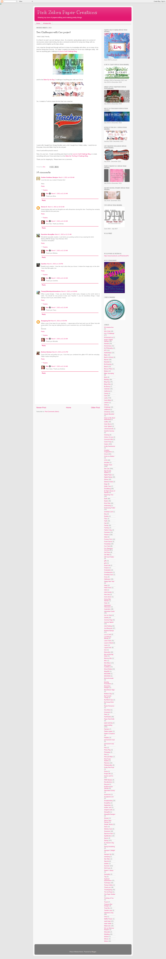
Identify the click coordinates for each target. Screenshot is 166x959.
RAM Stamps (108, 780)
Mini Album (107, 663)
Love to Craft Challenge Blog (68, 51)
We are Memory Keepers (109, 928)
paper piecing (108, 723)
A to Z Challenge (109, 333)
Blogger (94, 951)
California (107, 391)
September (107, 805)
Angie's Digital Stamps (108, 340)
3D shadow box (109, 327)
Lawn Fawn (107, 640)
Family (106, 525)
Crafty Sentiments (109, 446)
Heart (105, 585)
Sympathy (107, 874)
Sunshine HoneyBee (47, 234)
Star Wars (107, 859)
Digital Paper (108, 475)
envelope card (108, 511)
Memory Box (108, 658)
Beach (106, 366)
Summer (106, 866)
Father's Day (108, 530)
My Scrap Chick (109, 702)
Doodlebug (107, 488)
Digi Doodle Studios (107, 471)
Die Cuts (106, 468)
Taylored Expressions (108, 879)
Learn (106, 645)
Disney (106, 479)
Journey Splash (109, 622)
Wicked (106, 936)
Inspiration (107, 609)
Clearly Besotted (109, 414)
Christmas (107, 411)
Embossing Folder (109, 508)
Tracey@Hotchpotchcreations (51, 291)
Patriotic (106, 729)
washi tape (107, 921)
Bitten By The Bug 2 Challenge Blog (77, 156)
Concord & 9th (108, 439)
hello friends (108, 592)
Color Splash (108, 426)
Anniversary (107, 346)
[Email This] (50, 167)
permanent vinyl (109, 743)
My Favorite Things (107, 696)
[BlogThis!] (52, 167)
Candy (106, 393)
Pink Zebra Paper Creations (67, 12)
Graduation (107, 570)
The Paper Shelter (109, 894)
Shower (106, 818)
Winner (106, 939)
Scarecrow (107, 794)
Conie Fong (107, 441)
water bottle (107, 923)
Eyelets (106, 516)
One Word (107, 710)
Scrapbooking (108, 800)
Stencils (106, 861)
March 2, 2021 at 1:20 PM (55, 264)
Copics (106, 444)
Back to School (108, 357)
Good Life (107, 565)
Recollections (108, 782)
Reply (43, 186)
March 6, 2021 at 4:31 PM (60, 352)
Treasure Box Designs (108, 905)
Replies (45, 190)
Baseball (106, 362)
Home (38, 23)
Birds (105, 377)
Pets (105, 747)
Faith (105, 521)
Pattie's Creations (109, 733)
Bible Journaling (109, 373)
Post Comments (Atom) (52, 411)
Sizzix (106, 826)
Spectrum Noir (108, 833)
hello (105, 590)
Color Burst (107, 424)
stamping (107, 856)
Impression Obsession (107, 606)
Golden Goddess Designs (49, 177)
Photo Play (107, 750)
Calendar (107, 389)
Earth (105, 498)
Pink (105, 754)
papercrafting (108, 725)
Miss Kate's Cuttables (107, 666)
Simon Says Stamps (107, 821)
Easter (106, 501)
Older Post (95, 408)
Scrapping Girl (46, 320)
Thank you (107, 887)
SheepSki (107, 812)
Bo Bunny (107, 386)
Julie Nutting (108, 626)
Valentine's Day (108, 912)
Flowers (106, 534)
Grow (105, 577)
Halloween (107, 579)
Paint (105, 714)
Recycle (106, 784)
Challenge (107, 407)
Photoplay (107, 752)
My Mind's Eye (108, 700)
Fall (105, 523)
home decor (107, 597)
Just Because (108, 628)
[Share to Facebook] (56, 167)
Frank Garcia (108, 541)
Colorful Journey (109, 431)
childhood (107, 409)
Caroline (44, 264)
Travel (106, 902)
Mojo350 (106, 671)
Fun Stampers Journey (108, 549)
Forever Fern (108, 539)
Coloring (106, 435)
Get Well (106, 554)
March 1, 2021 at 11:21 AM (63, 234)
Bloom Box (107, 384)
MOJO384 (107, 673)
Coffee (106, 421)
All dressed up (108, 337)
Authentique (107, 352)
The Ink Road (108, 892)
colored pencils (108, 428)
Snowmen (107, 831)
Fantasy (106, 527)
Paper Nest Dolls (109, 719)
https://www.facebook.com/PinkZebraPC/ (116, 256)
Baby (105, 355)
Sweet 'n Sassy (108, 870)
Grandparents (108, 572)
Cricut (106, 454)
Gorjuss (106, 567)
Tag (105, 876)
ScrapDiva (107, 803)
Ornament (107, 712)
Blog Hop (107, 382)
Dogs (105, 484)
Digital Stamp (108, 477)
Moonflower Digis (109, 690)
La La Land (107, 634)
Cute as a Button (109, 456)
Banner (106, 359)
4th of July (107, 331)
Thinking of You (109, 898)
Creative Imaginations (108, 450)
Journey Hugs (108, 620)
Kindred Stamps (109, 630)
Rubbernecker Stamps (108, 787)
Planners (107, 763)
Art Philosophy (108, 348)
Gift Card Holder (109, 557)
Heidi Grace (107, 587)
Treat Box (107, 908)
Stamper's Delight (109, 850)
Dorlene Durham (46, 352)
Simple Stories (108, 824)
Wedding (107, 934)
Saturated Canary (109, 790)
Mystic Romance (109, 706)
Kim (47, 193)
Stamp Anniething (109, 846)
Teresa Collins (108, 885)
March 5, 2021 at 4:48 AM (69, 291)
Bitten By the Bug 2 (50, 79)
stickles (106, 863)
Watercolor (107, 926)
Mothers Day (108, 693)
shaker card (107, 807)
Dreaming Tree (108, 494)
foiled (105, 537)
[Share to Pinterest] (58, 167)
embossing (107, 505)
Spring (106, 840)
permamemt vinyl (109, 740)
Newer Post (41, 408)
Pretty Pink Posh (109, 767)
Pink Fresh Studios (107, 759)
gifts (105, 561)
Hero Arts (107, 594)
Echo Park (107, 503)
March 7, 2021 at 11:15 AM (59, 193)
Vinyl (105, 916)
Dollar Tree (107, 486)
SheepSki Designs (109, 814)
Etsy (105, 514)
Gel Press (107, 552)
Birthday (106, 379)
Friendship (107, 544)
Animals (106, 343)
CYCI (105, 460)
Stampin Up (107, 854)
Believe (106, 371)
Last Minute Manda (107, 637)
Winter (106, 941)
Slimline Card (108, 829)
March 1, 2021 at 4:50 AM (66, 177)
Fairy (105, 518)
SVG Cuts (107, 868)
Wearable (107, 932)
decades (106, 462)
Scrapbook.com (109, 796)
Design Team (108, 465)
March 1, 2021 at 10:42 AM (56, 207)
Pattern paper (108, 731)
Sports (106, 838)
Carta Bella (107, 400)
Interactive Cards (109, 611)
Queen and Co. (108, 776)
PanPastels (107, 716)
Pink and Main (108, 756)
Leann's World (108, 643)
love (105, 650)
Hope (105, 603)
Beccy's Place (108, 369)
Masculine (107, 652)
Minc (105, 660)
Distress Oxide (108, 481)
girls (105, 563)
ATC (105, 350)
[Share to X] (54, 167)
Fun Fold (107, 546)
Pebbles (106, 737)
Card (105, 395)
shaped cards (108, 809)
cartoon (106, 402)
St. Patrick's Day (109, 843)
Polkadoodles (108, 765)
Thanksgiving (108, 889)
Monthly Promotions (107, 682)
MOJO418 (107, 676)
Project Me (107, 773)
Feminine (107, 532)
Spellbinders (108, 836)
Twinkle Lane (108, 910)
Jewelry (106, 617)
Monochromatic (109, 678)
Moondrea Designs (107, 686)
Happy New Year (109, 581)
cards (105, 398)
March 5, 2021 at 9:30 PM (59, 320)
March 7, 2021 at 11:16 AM (59, 338)
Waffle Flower (108, 919)
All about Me (47, 23)
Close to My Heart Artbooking (109, 418)
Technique (107, 882)
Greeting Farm (108, 574)
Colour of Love (108, 437)
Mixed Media (108, 669)
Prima (106, 771)
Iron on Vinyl (108, 615)
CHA (105, 405)
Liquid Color (107, 647)
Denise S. (44, 207)
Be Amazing (107, 364)
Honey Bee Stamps (107, 599)
